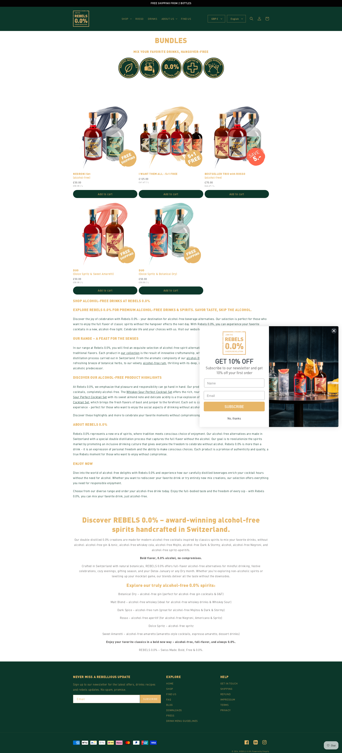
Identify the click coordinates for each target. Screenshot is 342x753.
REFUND (225, 694)
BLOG (169, 705)
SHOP (169, 689)
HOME (169, 683)
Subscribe (150, 699)
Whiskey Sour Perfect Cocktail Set (149, 392)
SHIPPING (226, 689)
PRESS (170, 715)
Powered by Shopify (260, 751)
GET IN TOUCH (229, 683)
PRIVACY (225, 710)
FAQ (168, 699)
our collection (130, 353)
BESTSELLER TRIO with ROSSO (225, 175)
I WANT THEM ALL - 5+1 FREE (158, 174)
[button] (126, 19)
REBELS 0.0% (245, 751)
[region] (171, 3)
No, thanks (234, 418)
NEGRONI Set (81, 175)
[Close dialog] (334, 331)
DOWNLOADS (174, 710)
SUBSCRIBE (234, 406)
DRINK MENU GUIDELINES (182, 721)
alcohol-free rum (154, 363)
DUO (93, 272)
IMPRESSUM (227, 699)
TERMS (224, 705)
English (235, 18)
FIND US (171, 694)
